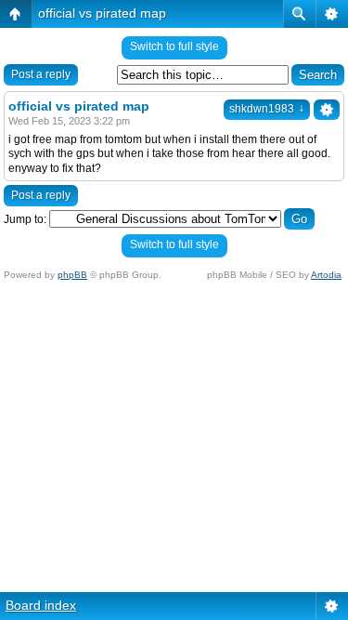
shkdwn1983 (266, 108)
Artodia (326, 275)
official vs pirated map (102, 13)
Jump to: (25, 219)
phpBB (72, 275)
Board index (41, 605)
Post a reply (41, 74)
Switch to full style (174, 46)
